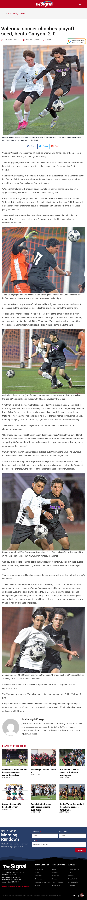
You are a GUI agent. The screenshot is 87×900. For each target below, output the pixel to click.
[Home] (4, 14)
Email (34, 840)
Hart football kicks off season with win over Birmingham (69, 772)
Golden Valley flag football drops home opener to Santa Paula (71, 807)
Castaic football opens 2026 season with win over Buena (41, 807)
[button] (7, 4)
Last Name (63, 831)
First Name (36, 831)
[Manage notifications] (81, 895)
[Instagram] (78, 896)
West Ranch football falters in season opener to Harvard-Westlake (14, 772)
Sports (22, 14)
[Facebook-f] (70, 896)
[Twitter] (74, 896)
